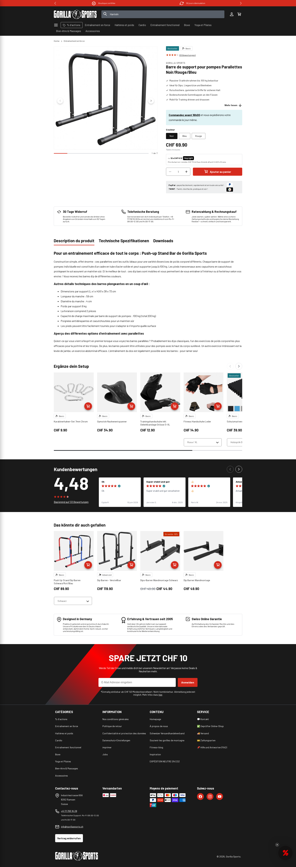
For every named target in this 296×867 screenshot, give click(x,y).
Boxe (57, 754)
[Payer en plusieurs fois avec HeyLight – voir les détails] (197, 158)
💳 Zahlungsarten (206, 740)
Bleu (184, 135)
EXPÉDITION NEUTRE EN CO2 (165, 761)
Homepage (155, 719)
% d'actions (61, 719)
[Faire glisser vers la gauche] (60, 101)
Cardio (58, 740)
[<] (55, 3)
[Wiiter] (238, 366)
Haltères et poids (64, 733)
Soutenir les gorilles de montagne (167, 740)
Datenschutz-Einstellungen (116, 740)
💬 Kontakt (203, 719)
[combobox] (163, 14)
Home (56, 41)
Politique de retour (112, 726)
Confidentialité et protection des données (124, 733)
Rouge (198, 135)
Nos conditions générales (115, 719)
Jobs (105, 754)
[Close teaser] (277, 844)
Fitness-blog (156, 747)
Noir (172, 135)
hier (160, 694)
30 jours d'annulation (195, 3)
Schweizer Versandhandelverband (167, 733)
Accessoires (61, 775)
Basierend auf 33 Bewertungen (71, 501)
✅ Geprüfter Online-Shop (210, 726)
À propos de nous (159, 726)
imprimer (107, 747)
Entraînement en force (74, 41)
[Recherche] (105, 14)
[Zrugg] (230, 366)
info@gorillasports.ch (72, 826)
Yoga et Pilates (63, 761)
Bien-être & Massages (66, 768)
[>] (240, 3)
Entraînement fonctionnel (68, 747)
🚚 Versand (203, 733)
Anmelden (187, 682)
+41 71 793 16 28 (69, 811)
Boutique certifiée (106, 3)
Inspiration (155, 754)
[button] (239, 14)
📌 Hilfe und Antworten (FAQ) (212, 747)
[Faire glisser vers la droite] (151, 101)
